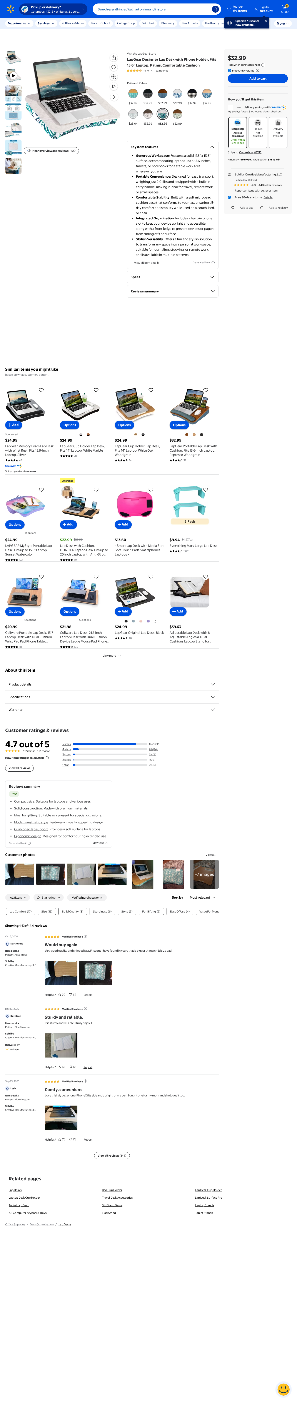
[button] (237, 9)
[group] (147, 70)
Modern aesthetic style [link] (31, 822)
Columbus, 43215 (250, 152)
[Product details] (212, 684)
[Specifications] (212, 697)
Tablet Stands (204, 1212)
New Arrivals (190, 23)
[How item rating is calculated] (47, 757)
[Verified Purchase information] (85, 936)
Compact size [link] (24, 801)
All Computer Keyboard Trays (28, 1212)
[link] (204, 874)
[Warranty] (212, 709)
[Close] (80, 23)
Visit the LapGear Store (141, 53)
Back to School (100, 23)
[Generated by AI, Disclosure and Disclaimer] (213, 262)
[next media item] (114, 97)
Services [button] (44, 23)
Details (268, 197)
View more (109, 655)
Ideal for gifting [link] (25, 815)
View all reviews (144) (112, 1155)
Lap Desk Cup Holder (208, 1190)
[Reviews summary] (152, 70)
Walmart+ (260, 23)
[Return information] (256, 70)
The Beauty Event (216, 23)
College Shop (126, 23)
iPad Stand (109, 1212)
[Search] (215, 9)
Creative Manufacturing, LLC (263, 174)
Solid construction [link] (28, 808)
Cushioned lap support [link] (31, 829)
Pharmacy (168, 23)
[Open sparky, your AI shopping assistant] (283, 1389)
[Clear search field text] (205, 9)
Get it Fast (148, 23)
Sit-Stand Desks (112, 1205)
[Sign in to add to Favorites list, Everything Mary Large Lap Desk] (205, 489)
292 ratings (162, 70)
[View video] (114, 86)
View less (98, 842)
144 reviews (43, 750)
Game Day (240, 23)
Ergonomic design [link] (27, 836)
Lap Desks (15, 1190)
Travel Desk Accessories (117, 1197)
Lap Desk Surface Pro (208, 1197)
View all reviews (19, 768)
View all (210, 854)
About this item (20, 670)
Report (87, 994)
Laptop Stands (204, 1205)
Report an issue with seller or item (256, 190)
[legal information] (263, 65)
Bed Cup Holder (112, 1190)
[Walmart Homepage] (11, 9)
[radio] (133, 96)
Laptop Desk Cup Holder (24, 1197)
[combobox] (157, 9)
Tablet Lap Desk (19, 1205)
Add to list (246, 207)
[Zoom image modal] (114, 77)
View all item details (146, 262)
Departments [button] (17, 23)
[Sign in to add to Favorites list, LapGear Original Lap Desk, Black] (150, 576)
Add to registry (278, 207)
